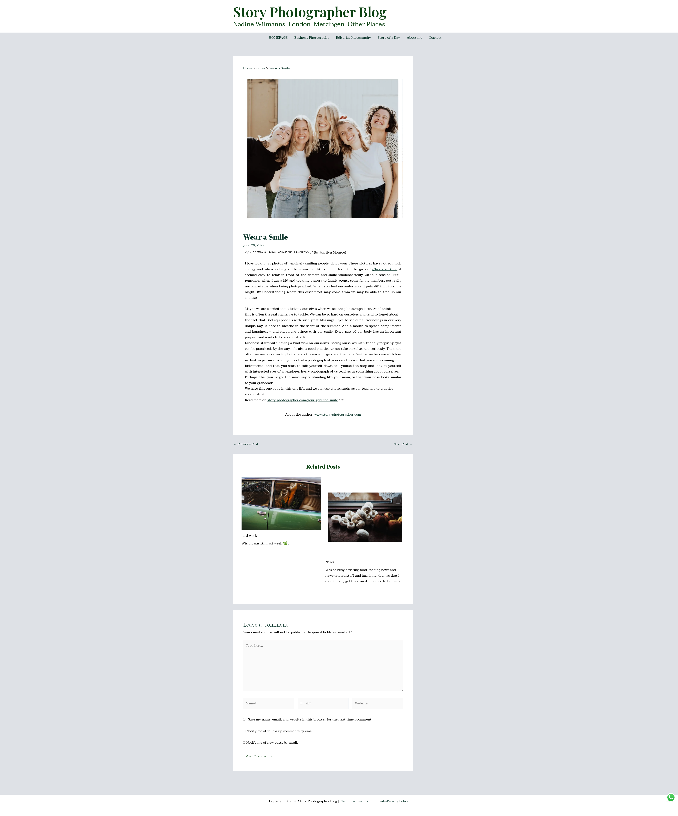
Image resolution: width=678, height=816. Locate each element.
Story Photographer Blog (310, 11)
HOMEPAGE (278, 37)
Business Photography (311, 37)
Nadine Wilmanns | (355, 801)
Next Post (403, 444)
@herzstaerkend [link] (384, 269)
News (329, 561)
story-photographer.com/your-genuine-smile (302, 400)
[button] (670, 5)
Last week (249, 535)
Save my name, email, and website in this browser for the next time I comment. (310, 719)
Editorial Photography (353, 37)
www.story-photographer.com (337, 414)
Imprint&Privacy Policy (390, 801)
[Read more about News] (365, 517)
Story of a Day (389, 37)
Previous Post (245, 444)
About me (414, 37)
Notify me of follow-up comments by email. (280, 731)
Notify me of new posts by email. (272, 742)
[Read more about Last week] (281, 503)
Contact (435, 37)
